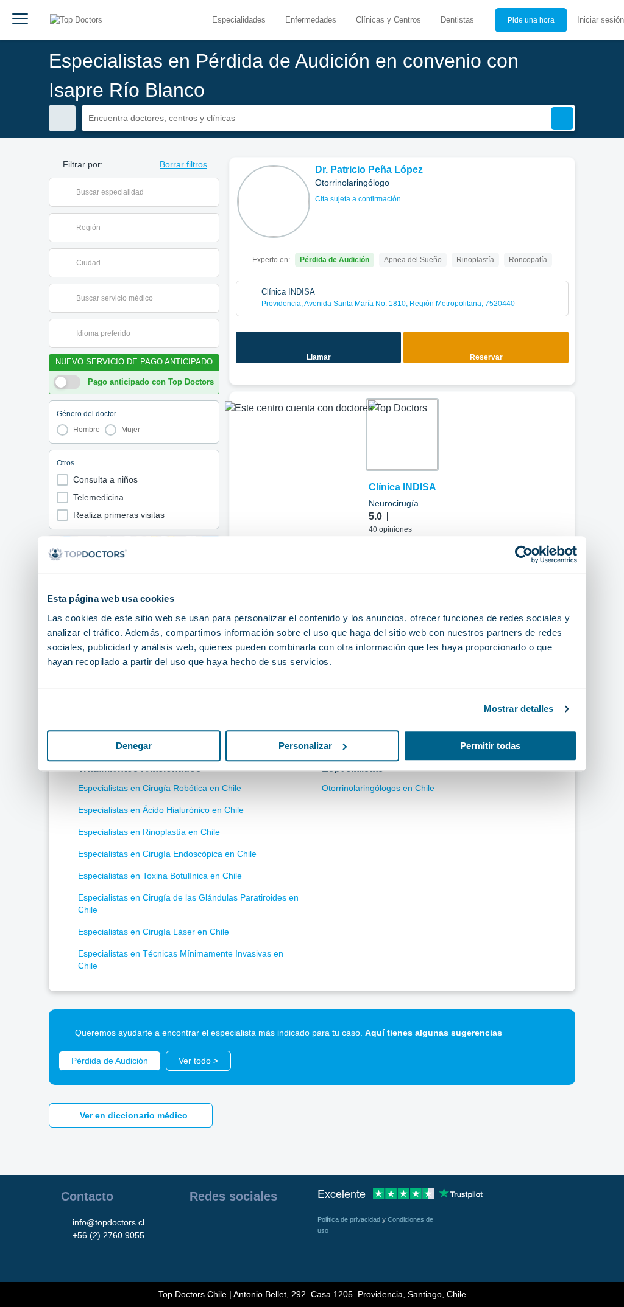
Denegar (134, 746)
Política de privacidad (349, 1219)
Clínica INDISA (402, 487)
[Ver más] (561, 183)
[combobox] (141, 192)
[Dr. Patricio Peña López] (273, 201)
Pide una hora (531, 20)
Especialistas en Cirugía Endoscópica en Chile (167, 854)
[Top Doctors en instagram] (220, 1227)
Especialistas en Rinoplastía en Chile (149, 832)
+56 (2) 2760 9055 (108, 1235)
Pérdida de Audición (109, 1060)
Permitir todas (490, 746)
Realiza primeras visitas (119, 515)
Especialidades (239, 19)
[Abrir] (210, 192)
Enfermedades (310, 19)
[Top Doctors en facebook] (198, 1227)
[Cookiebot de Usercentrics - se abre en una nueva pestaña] (523, 554)
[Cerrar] (552, 1032)
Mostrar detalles (519, 708)
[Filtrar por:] (62, 118)
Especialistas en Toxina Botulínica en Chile (160, 875)
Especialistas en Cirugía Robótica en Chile (159, 788)
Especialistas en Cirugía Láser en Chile (153, 931)
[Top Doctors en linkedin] (241, 1227)
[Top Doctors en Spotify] (221, 1254)
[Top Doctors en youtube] (285, 1227)
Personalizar (305, 746)
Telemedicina (98, 497)
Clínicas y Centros (388, 19)
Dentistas (457, 19)
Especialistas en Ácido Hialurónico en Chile (161, 810)
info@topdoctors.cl (108, 1222)
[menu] (20, 20)
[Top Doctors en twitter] (263, 1227)
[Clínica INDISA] (402, 434)
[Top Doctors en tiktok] (198, 1254)
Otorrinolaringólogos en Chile (378, 788)
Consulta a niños (105, 479)
